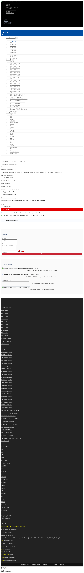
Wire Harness (9, 113)
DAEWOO (12, 121)
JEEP (11, 128)
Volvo (11, 142)
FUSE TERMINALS (14, 106)
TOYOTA (12, 127)
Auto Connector (10, 38)
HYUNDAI (12, 145)
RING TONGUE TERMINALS (17, 95)
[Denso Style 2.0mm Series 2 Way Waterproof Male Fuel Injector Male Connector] (22, 212)
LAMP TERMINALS (15, 105)
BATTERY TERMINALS (16, 108)
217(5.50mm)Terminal (15, 83)
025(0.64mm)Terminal (15, 61)
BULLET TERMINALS (15, 100)
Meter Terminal (5, 441)
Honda (11, 119)
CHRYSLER (13, 131)
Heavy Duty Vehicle (14, 152)
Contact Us (10, 13)
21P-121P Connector (14, 56)
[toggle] (2, 34)
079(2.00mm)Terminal (15, 71)
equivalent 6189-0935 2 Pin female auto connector (42, 289)
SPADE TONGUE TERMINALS (17, 94)
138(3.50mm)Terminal (15, 78)
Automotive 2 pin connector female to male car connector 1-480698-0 (42, 270)
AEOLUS (12, 124)
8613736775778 (5, 568)
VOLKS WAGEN (14, 122)
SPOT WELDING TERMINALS (17, 102)
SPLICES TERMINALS (15, 103)
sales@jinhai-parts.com (10, 194)
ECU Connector (13, 58)
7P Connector (13, 49)
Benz (11, 116)
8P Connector (13, 50)
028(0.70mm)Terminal (15, 63)
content (11, 554)
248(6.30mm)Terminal (15, 86)
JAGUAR (12, 130)
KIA (11, 138)
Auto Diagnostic (13, 147)
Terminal (8, 60)
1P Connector (13, 39)
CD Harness (12, 148)
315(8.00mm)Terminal (15, 91)
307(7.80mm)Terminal (15, 89)
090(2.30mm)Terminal (15, 74)
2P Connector (13, 41)
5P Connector (13, 46)
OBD (11, 150)
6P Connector (13, 47)
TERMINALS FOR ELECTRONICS (18, 109)
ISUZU (11, 144)
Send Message (42, 253)
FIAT (11, 125)
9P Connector (13, 52)
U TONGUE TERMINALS (16, 97)
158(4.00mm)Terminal (15, 80)
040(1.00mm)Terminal (15, 64)
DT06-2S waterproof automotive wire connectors (42, 283)
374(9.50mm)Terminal (15, 92)
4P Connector (13, 44)
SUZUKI (12, 133)
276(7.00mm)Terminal (15, 88)
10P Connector (13, 53)
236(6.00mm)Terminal (15, 85)
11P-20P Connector (14, 55)
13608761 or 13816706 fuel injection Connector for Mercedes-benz (42, 276)
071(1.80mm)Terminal (15, 69)
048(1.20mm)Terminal (15, 66)
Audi (11, 114)
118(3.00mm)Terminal (15, 77)
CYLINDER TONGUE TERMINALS (18, 99)
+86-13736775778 (10, 546)
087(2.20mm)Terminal (15, 72)
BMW (11, 117)
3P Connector (13, 43)
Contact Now (5, 209)
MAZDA (12, 135)
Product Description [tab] (12, 220)
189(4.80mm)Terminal (15, 82)
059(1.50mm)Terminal (15, 68)
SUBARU (12, 139)
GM (10, 141)
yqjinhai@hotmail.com (10, 191)
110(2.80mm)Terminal (15, 75)
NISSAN (12, 136)
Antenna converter (14, 153)
